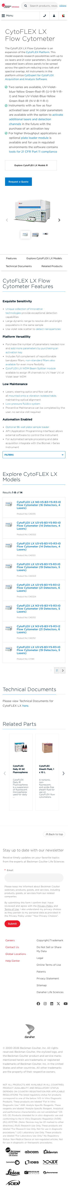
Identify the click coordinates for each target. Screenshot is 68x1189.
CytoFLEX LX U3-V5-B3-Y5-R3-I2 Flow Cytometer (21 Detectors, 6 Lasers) (38, 587)
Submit (12, 923)
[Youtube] (66, 1004)
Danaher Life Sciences (50, 992)
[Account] (54, 16)
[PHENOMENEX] (50, 1173)
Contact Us (12, 947)
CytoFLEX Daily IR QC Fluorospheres (20, 769)
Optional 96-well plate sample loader (27, 427)
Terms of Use (12, 909)
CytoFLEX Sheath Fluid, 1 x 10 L (46, 769)
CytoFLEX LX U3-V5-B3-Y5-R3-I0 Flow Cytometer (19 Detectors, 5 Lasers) (38, 567)
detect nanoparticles (48, 329)
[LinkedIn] (51, 1004)
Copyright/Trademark (50, 940)
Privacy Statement (48, 978)
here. (25, 705)
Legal (40, 958)
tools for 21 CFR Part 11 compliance (33, 151)
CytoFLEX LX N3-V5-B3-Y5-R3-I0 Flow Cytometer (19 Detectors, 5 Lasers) (39, 608)
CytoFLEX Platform (37, 52)
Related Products (51, 266)
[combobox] (39, 5)
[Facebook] (38, 1004)
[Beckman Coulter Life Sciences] (10, 5)
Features (11, 258)
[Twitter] (58, 1004)
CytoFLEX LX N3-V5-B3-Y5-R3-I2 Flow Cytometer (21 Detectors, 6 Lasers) (38, 629)
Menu (9, 15)
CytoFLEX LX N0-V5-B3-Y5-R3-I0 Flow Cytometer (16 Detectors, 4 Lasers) (39, 505)
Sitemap (42, 985)
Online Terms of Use (49, 964)
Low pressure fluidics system (23, 403)
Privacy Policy (45, 906)
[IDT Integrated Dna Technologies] (50, 1163)
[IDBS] (31, 1163)
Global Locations (15, 954)
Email (9, 870)
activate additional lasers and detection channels (36, 119)
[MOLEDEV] (31, 1173)
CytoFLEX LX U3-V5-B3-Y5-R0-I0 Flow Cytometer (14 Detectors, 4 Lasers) (39, 525)
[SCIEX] (13, 1183)
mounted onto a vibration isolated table (32, 395)
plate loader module (34, 137)
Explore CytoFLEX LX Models (44, 258)
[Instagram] (45, 1004)
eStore (62, 5)
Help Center (12, 960)
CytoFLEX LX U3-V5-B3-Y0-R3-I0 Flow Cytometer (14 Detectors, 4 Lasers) (39, 546)
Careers (10, 940)
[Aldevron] (50, 1152)
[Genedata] (13, 1163)
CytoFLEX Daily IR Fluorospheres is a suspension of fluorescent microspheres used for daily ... (20, 788)
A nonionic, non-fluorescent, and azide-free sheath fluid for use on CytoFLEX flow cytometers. (47, 788)
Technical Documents (19, 266)
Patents (41, 971)
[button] (25, 6)
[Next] (59, 220)
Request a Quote (18, 181)
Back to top (56, 834)
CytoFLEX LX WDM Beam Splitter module (31, 368)
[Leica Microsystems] (13, 1173)
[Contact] (44, 16)
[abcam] (31, 1152)
